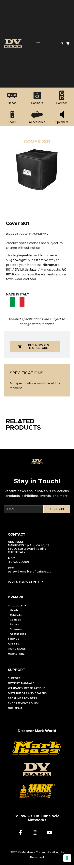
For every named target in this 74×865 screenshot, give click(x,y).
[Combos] (62, 95)
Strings (13, 639)
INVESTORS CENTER (25, 582)
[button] (38, 43)
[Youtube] (49, 832)
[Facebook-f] (20, 832)
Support (14, 678)
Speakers (16, 629)
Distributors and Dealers (27, 693)
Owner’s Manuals (21, 683)
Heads (14, 610)
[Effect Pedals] (12, 114)
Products (15, 605)
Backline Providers (22, 698)
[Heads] (12, 95)
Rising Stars (17, 649)
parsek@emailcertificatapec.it (29, 571)
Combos (15, 620)
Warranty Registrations (26, 688)
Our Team (15, 708)
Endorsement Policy (23, 703)
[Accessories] (37, 114)
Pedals (14, 624)
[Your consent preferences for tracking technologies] (67, 858)
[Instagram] (35, 832)
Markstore (16, 654)
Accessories (18, 634)
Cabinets (16, 615)
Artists (13, 644)
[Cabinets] (37, 95)
